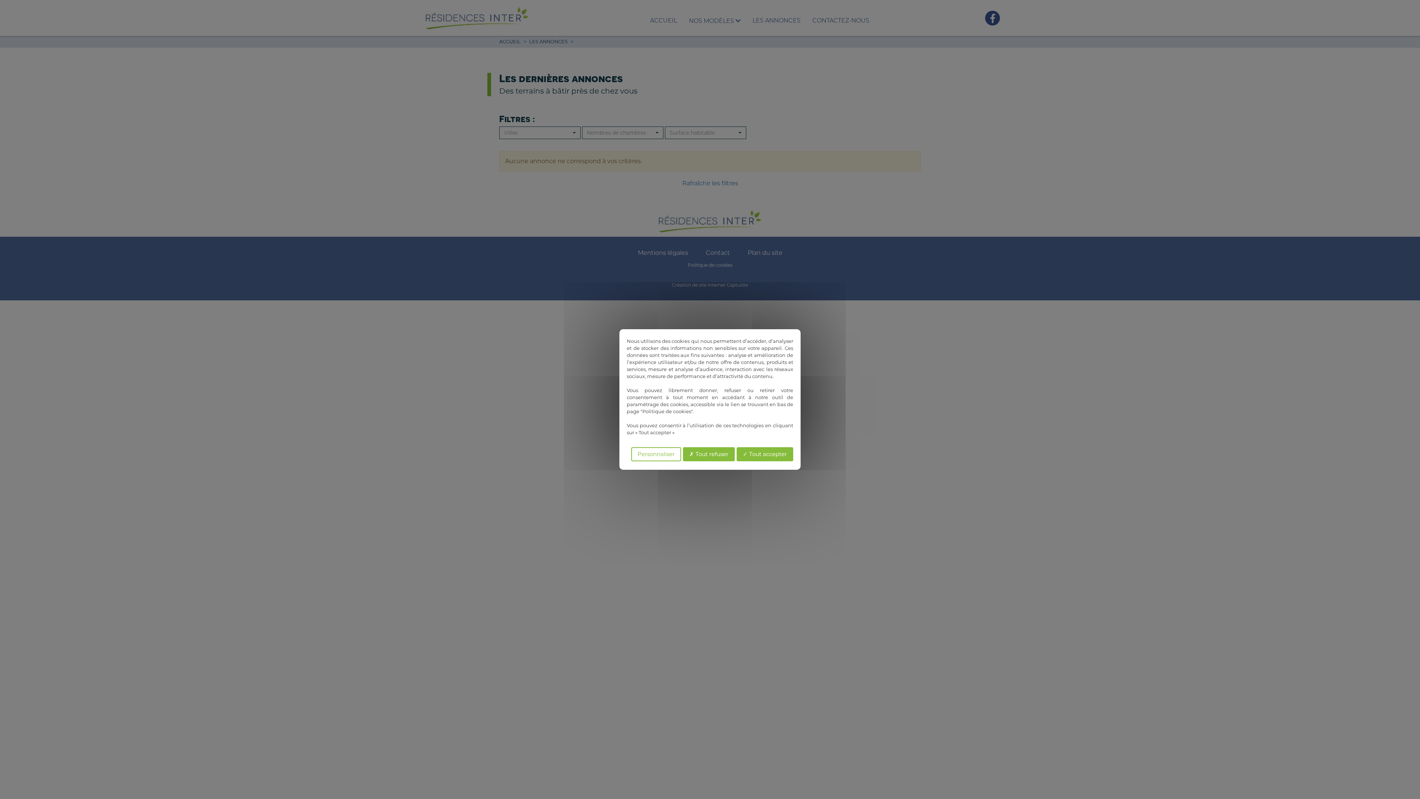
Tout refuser (711, 454)
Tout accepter (767, 454)
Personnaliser (656, 454)
